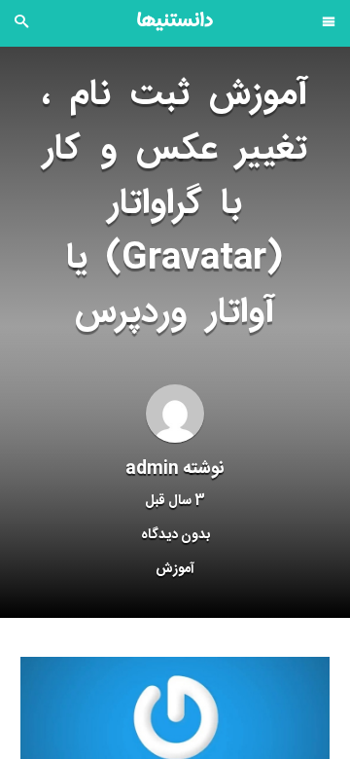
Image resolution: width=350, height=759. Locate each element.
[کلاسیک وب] (175, 21)
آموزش (175, 569)
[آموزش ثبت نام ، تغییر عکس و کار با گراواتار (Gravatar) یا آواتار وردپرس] (175, 734)
